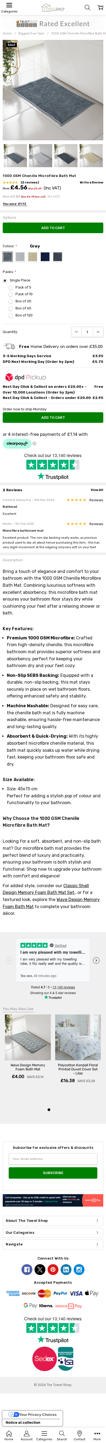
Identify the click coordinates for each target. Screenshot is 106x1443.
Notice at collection (23, 1422)
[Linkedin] (66, 1269)
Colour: (10, 246)
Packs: (9, 272)
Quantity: (10, 332)
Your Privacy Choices (38, 1414)
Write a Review (91, 182)
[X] (40, 1269)
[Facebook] (26, 1269)
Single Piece (20, 280)
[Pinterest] (53, 1269)
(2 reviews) (30, 182)
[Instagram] (79, 1269)
